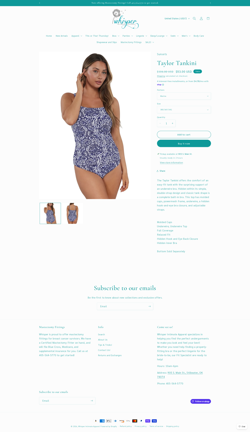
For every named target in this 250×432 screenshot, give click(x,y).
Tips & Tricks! (105, 344)
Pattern (160, 90)
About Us (103, 339)
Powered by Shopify (109, 426)
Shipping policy (172, 426)
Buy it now (184, 143)
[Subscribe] (149, 306)
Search (101, 334)
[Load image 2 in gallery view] (72, 213)
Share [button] (162, 170)
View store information (171, 162)
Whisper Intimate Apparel (89, 426)
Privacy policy (141, 426)
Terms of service (156, 426)
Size (159, 103)
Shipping (161, 76)
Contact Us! (104, 350)
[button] (76, 35)
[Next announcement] (210, 3)
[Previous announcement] (39, 3)
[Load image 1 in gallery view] (50, 213)
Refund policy (126, 426)
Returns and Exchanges (110, 355)
